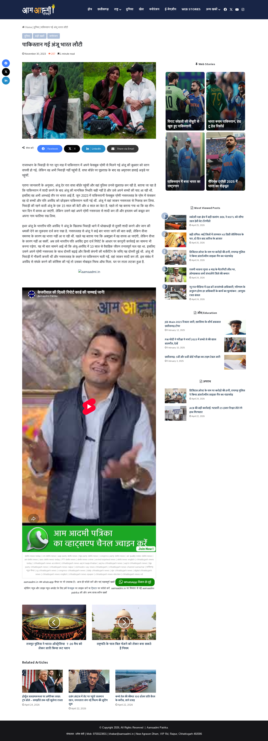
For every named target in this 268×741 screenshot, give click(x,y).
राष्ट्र (116, 9)
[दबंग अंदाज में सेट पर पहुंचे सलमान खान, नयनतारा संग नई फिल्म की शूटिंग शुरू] (89, 681)
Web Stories (191, 9)
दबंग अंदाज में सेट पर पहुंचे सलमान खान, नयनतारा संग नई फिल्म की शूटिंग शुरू (88, 700)
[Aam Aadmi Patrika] (38, 10)
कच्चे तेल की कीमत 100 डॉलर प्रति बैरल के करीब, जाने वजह (135, 698)
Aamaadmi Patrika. (158, 727)
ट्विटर (94, 588)
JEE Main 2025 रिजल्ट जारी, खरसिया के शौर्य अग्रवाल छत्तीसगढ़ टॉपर (193, 324)
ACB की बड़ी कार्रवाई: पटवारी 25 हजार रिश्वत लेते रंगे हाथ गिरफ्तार (215, 410)
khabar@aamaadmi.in (121, 733)
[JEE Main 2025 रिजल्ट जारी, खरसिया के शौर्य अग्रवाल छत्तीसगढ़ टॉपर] (235, 327)
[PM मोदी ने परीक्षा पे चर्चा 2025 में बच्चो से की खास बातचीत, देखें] (235, 344)
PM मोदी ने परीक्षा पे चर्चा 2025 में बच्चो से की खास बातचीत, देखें (190, 341)
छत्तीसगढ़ (103, 9)
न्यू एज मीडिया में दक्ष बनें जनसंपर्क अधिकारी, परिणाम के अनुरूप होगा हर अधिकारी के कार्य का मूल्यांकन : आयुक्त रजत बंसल (217, 291)
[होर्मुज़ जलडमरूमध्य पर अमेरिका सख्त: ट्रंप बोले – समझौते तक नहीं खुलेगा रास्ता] (42, 681)
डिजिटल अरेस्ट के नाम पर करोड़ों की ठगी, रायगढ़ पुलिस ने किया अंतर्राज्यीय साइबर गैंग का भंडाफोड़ (217, 254)
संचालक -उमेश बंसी (75, 733)
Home (28, 27)
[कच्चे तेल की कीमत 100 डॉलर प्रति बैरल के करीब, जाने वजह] (135, 681)
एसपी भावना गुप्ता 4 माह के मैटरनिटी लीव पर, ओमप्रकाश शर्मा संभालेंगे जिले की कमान (212, 271)
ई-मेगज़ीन (170, 9)
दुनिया (129, 9)
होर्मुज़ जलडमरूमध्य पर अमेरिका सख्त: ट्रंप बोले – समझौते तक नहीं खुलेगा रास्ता (42, 698)
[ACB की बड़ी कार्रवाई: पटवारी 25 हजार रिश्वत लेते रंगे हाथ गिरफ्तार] (175, 413)
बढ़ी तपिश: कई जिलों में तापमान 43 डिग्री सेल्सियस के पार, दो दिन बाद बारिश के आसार (216, 236)
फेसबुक (70, 588)
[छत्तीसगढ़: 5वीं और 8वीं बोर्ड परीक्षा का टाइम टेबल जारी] (235, 362)
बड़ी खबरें (39, 36)
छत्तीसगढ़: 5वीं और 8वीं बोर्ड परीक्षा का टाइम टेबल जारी (192, 357)
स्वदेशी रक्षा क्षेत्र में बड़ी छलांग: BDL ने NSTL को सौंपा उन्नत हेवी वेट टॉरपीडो (216, 219)
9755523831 (100, 733)
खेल (141, 9)
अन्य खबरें (211, 9)
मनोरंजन (154, 9)
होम (90, 9)
